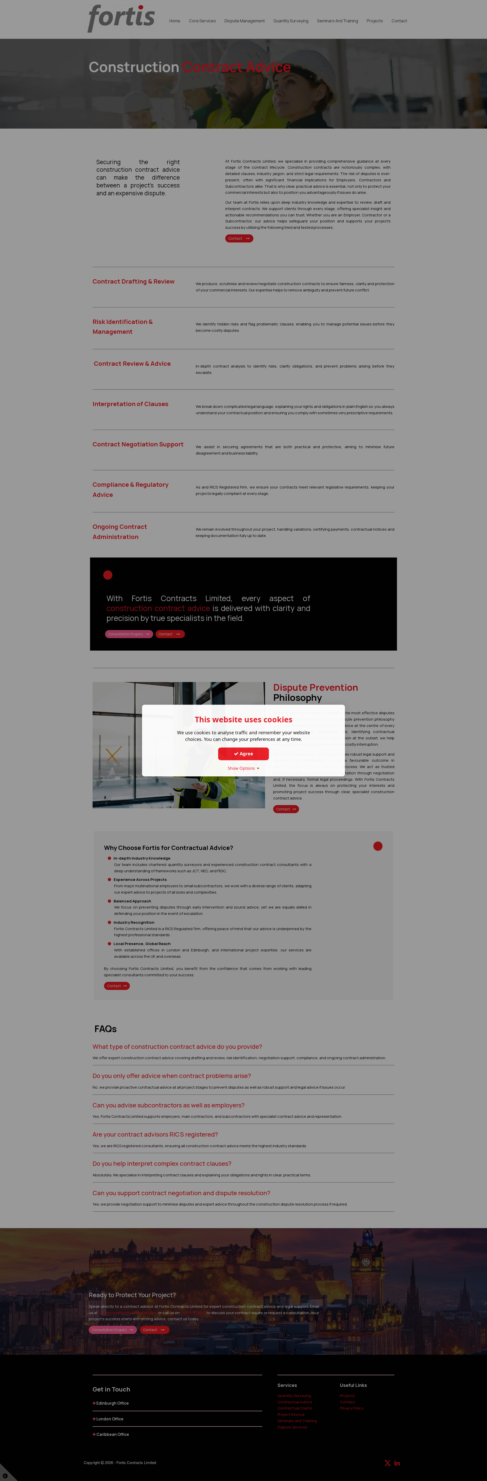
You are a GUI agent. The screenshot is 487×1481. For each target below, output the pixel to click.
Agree (245, 754)
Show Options (242, 768)
